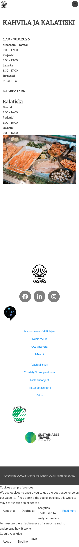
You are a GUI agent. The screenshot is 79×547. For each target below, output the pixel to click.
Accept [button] (7, 541)
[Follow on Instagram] (54, 296)
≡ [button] (75, 4)
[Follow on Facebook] (25, 296)
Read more (69, 511)
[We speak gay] (10, 313)
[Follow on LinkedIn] (39, 296)
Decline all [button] (28, 511)
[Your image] (39, 273)
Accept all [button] (9, 511)
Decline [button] (23, 541)
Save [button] (33, 539)
